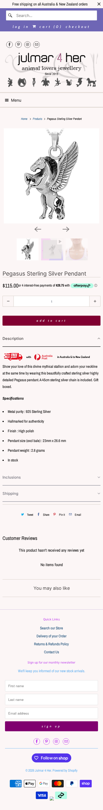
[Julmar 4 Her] (51, 69)
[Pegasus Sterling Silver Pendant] (51, 175)
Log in (21, 26)
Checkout (78, 26)
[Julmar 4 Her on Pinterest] (18, 44)
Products (38, 119)
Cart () (49, 26)
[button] (51, 339)
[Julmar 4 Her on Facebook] (9, 44)
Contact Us (51, 652)
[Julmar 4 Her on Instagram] (27, 44)
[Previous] (37, 228)
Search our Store (51, 628)
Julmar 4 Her (43, 770)
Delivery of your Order (51, 636)
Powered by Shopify (65, 770)
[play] (51, 175)
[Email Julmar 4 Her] (36, 44)
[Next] (65, 228)
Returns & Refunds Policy (51, 644)
